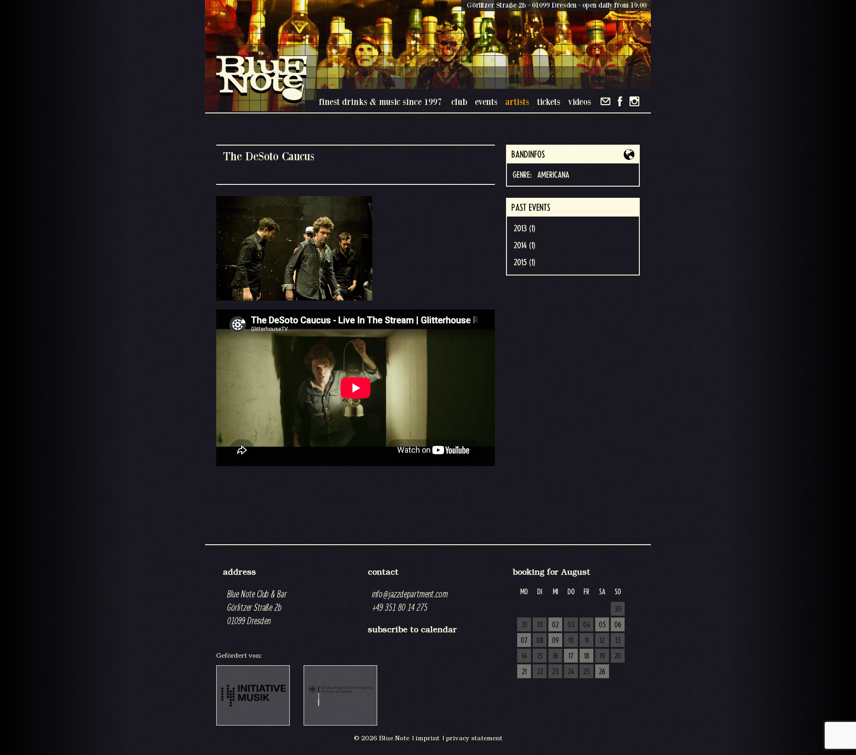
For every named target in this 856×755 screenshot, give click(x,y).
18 (586, 656)
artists (517, 101)
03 (571, 625)
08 (539, 641)
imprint (428, 738)
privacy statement (474, 738)
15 (540, 656)
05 (602, 625)
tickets (548, 101)
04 (586, 625)
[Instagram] (634, 101)
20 (617, 656)
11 (586, 641)
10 (571, 641)
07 (524, 641)
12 (602, 641)
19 (602, 656)
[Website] (629, 154)
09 (555, 641)
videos (579, 101)
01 (540, 625)
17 (570, 656)
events (486, 101)
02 (555, 625)
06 (617, 625)
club (459, 101)
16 (555, 656)
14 (524, 656)
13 (618, 641)
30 (617, 609)
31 (524, 625)
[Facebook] (619, 101)
